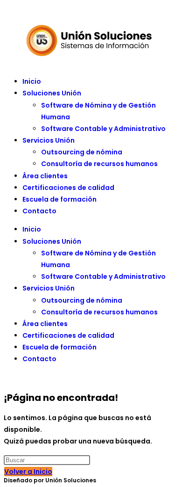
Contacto (39, 211)
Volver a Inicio (28, 471)
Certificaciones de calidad (68, 187)
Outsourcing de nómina (81, 152)
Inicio (31, 81)
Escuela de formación (59, 199)
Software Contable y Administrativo (103, 128)
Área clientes (45, 176)
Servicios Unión (48, 140)
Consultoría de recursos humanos (99, 163)
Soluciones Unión (51, 93)
